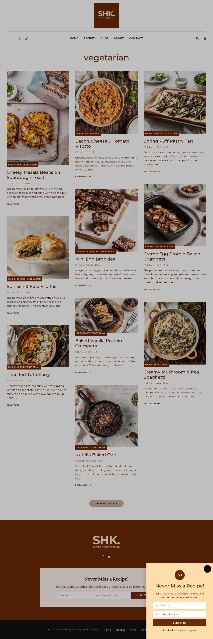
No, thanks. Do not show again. (179, 630)
